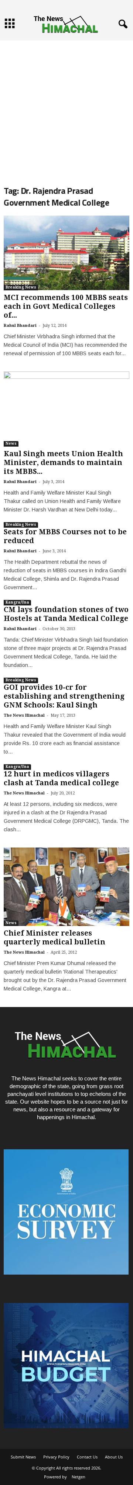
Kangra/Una (17, 602)
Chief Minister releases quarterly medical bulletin (54, 937)
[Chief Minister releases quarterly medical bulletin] (66, 887)
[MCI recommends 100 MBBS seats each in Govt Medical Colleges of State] (66, 253)
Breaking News (21, 287)
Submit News (23, 1457)
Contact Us (87, 1457)
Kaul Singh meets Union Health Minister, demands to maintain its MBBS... (63, 463)
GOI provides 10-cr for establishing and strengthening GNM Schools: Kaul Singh (64, 696)
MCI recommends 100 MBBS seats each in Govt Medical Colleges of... (66, 306)
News (11, 443)
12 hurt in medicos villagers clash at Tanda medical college (61, 778)
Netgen (78, 1476)
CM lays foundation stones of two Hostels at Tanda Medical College (66, 614)
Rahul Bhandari (20, 325)
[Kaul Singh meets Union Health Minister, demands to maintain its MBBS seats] (66, 409)
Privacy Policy (56, 1457)
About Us (114, 1457)
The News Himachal (24, 715)
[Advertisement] (66, 107)
